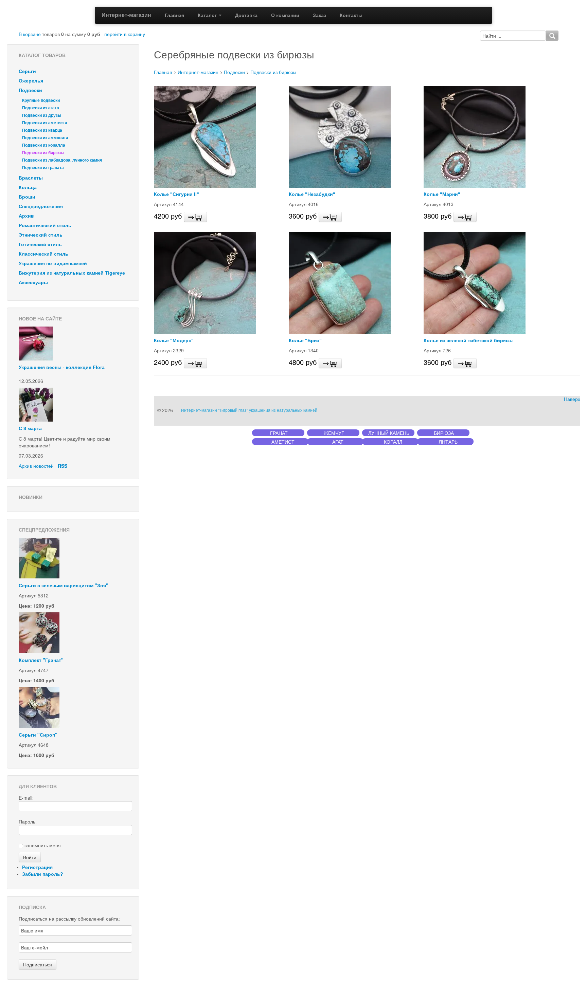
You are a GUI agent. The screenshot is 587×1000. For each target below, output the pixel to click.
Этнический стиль (41, 235)
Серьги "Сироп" (38, 734)
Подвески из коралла (43, 145)
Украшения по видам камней (53, 263)
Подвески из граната (43, 167)
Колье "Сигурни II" (176, 194)
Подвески (30, 90)
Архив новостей (36, 465)
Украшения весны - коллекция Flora (62, 367)
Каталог (208, 15)
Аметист (283, 441)
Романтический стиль (45, 225)
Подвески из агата (40, 108)
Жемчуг (334, 432)
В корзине (30, 34)
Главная (174, 15)
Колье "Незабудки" (312, 194)
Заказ (319, 15)
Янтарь (448, 441)
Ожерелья (31, 81)
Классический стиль (43, 254)
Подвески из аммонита (45, 137)
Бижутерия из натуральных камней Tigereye (72, 273)
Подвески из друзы (41, 115)
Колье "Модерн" (174, 340)
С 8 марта (30, 428)
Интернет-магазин (126, 15)
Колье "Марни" (442, 194)
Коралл (393, 441)
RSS (62, 465)
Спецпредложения (41, 206)
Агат (337, 441)
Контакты (351, 15)
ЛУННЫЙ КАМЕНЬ (388, 432)
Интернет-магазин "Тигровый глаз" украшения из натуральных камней (249, 410)
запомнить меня (42, 845)
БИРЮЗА (444, 432)
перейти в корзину (124, 34)
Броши (27, 197)
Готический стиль (40, 244)
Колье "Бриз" (305, 340)
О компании (285, 15)
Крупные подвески (41, 100)
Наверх (572, 399)
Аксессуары (33, 282)
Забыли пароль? (42, 874)
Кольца (28, 187)
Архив (26, 216)
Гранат (279, 432)
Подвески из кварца (42, 130)
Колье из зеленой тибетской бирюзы (469, 340)
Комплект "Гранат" (41, 659)
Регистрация (37, 867)
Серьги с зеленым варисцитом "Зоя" (63, 585)
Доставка (246, 15)
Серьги (27, 71)
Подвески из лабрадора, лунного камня (62, 160)
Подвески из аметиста (44, 123)
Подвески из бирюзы (43, 152)
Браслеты (31, 178)
